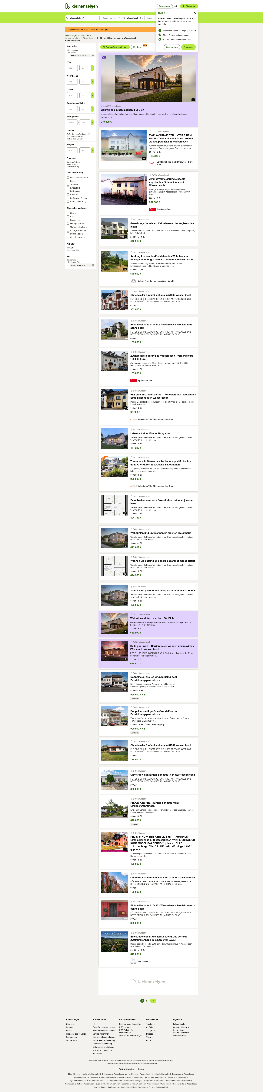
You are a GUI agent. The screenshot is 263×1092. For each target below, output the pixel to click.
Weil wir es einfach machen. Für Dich (122, 109)
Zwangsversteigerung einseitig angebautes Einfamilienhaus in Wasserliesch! (167, 182)
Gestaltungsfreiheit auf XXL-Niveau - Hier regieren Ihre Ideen (162, 225)
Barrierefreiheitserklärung (104, 1040)
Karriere (69, 1027)
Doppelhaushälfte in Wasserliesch (87, 1077)
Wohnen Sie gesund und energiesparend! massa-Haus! (162, 560)
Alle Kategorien (72, 50)
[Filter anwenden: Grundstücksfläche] (92, 109)
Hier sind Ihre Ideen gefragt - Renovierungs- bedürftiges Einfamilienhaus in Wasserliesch (163, 396)
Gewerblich (71, 250)
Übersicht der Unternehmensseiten (181, 1031)
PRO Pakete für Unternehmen (126, 1031)
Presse (69, 1030)
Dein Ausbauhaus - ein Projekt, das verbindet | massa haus (161, 502)
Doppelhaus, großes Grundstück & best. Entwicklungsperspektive (154, 678)
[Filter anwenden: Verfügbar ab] (92, 122)
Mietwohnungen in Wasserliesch (159, 1084)
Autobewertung (179, 1035)
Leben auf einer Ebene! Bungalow (150, 433)
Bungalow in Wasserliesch (161, 1074)
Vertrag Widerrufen (101, 1033)
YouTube (150, 1027)
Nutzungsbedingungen (102, 1050)
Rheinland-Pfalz (74, 262)
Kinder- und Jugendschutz (104, 1037)
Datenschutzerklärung (102, 1043)
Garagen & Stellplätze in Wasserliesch (149, 1080)
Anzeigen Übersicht (180, 1027)
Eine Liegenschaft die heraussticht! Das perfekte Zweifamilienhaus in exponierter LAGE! (158, 938)
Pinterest (150, 1037)
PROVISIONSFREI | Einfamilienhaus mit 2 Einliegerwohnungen (154, 804)
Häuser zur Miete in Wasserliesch (133, 1084)
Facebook (150, 1024)
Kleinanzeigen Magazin (76, 1033)
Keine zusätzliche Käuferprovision (73, 163)
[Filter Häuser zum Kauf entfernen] (93, 55)
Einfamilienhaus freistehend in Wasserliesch (84, 1074)
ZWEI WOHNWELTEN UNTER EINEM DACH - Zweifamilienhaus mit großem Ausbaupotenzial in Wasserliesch (171, 138)
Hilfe (95, 1024)
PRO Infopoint (125, 1027)
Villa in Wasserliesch (108, 1077)
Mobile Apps (71, 1040)
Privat (69, 248)
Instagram (150, 1030)
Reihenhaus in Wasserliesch (113, 1074)
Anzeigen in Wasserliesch (158, 1087)
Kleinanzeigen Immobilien (130, 1024)
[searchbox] (84, 18)
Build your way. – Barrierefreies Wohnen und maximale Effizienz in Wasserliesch (162, 647)
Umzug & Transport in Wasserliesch (107, 1087)
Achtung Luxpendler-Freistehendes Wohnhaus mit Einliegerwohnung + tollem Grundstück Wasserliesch (161, 258)
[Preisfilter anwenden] (92, 68)
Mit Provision (71, 166)
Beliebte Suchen (179, 1024)
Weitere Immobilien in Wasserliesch (134, 1087)
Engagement (71, 1037)
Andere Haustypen (74, 139)
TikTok (149, 1040)
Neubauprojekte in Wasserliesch (184, 1084)
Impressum (97, 1053)
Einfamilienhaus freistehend (77, 134)
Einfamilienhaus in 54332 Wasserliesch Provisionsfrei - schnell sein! (162, 326)
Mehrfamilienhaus (73, 136)
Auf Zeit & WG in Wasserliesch (156, 1077)
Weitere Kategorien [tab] (126, 1069)
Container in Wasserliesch (178, 1077)
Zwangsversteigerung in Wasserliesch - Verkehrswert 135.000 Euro (161, 357)
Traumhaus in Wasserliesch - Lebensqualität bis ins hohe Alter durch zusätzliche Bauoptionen (160, 463)
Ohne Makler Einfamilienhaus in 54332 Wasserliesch (160, 295)
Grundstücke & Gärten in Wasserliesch (79, 1084)
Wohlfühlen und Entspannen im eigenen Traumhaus (160, 533)
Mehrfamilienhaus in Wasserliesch (137, 1074)
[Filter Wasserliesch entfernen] (93, 265)
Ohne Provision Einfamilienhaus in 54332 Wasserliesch (162, 774)
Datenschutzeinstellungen (104, 1047)
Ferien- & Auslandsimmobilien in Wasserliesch (117, 1080)
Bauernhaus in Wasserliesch (183, 1074)
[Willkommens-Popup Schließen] (194, 13)
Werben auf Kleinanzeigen (130, 1035)
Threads (149, 1033)
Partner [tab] (141, 1069)
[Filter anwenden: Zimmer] (92, 95)
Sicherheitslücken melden (104, 1030)
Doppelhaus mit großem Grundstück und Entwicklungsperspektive (154, 713)
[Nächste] (153, 1001)
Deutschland (71, 260)
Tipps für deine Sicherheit (104, 1027)
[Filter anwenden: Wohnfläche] (92, 82)
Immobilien (72, 52)
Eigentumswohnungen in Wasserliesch (84, 1080)
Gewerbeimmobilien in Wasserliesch (178, 1080)
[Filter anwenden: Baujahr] (92, 150)
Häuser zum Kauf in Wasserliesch (107, 1084)
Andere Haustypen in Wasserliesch (130, 1077)
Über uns (70, 1024)
